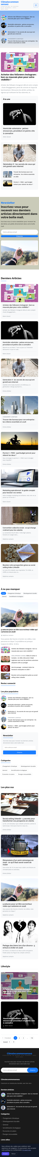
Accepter (5, 1154)
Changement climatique (10, 417)
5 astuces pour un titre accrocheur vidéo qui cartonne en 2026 (17, 905)
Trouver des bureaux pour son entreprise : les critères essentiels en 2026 (23, 42)
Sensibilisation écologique (16, 596)
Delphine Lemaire (8, 539)
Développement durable (30, 593)
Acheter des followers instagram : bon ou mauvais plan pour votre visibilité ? (21, 17)
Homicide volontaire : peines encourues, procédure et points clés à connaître (21, 25)
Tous (3, 593)
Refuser (14, 1154)
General (4, 596)
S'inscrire (19, 236)
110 (32, 1038)
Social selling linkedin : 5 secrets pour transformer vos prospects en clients (19, 820)
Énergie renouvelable (24, 774)
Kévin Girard (7, 70)
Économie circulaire (8, 774)
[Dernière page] (14, 1042)
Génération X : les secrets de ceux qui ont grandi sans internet (21, 33)
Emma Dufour (7, 391)
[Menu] (36, 5)
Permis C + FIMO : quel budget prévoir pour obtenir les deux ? (21, 726)
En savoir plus (26, 1150)
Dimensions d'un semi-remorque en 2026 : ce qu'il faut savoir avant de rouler (18, 862)
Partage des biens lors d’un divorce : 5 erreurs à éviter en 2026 (19, 946)
